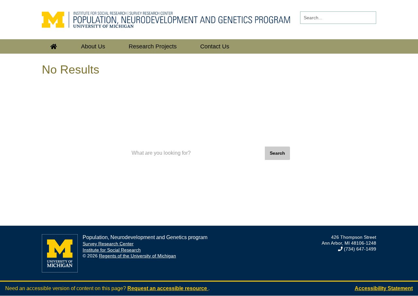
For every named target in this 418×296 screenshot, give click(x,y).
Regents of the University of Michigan (137, 255)
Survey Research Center (108, 243)
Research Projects (153, 46)
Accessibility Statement (384, 288)
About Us (93, 46)
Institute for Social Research (112, 249)
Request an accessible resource (167, 288)
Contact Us (214, 46)
